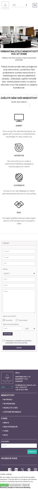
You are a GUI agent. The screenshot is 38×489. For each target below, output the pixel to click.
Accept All (4, 485)
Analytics (11, 487)
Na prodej (9, 320)
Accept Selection (15, 485)
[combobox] (19, 5)
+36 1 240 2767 (21, 387)
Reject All (26, 485)
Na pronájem (23, 320)
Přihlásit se (32, 452)
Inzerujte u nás (10, 408)
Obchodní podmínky (20, 343)
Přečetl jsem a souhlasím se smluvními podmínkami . (18, 342)
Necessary (3, 487)
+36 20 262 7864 (21, 390)
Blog (5, 435)
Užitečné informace (12, 412)
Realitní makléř (10, 427)
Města (6, 423)
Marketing (26, 487)
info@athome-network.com (25, 385)
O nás (5, 431)
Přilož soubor (7, 334)
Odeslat (19, 348)
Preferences (18, 487)
